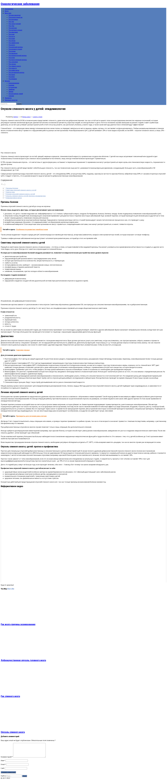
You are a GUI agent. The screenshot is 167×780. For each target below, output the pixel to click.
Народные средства (11, 100)
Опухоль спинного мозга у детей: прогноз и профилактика (26, 196)
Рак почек (12, 58)
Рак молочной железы (16, 47)
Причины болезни (12, 188)
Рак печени (12, 51)
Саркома (11, 96)
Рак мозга (12, 45)
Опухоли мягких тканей (16, 94)
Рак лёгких (12, 41)
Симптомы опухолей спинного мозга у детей (21, 190)
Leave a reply (37, 117)
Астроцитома (13, 87)
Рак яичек (12, 77)
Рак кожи (11, 34)
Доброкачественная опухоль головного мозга (23, 660)
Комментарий (7, 757)
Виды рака (8, 13)
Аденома (11, 85)
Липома (11, 92)
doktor (15, 117)
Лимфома (11, 89)
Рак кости (12, 36)
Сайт (2, 768)
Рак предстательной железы (18, 60)
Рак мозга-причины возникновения (18, 624)
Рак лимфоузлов (14, 43)
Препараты (8, 98)
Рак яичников (13, 79)
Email (3, 764)
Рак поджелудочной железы (18, 55)
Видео (7, 11)
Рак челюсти (13, 68)
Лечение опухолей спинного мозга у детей (20, 194)
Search (19, 104)
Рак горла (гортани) (15, 24)
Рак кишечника (13, 32)
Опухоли (7, 81)
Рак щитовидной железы (16, 72)
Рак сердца (12, 64)
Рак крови (12, 39)
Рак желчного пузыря (15, 30)
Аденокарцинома (14, 83)
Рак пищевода (13, 53)
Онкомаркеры (9, 9)
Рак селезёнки (13, 62)
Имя (3, 760)
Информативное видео (14, 198)
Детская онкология (14, 15)
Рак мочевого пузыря (15, 49)
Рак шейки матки (14, 70)
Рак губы (11, 26)
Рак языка (12, 75)
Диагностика (10, 192)
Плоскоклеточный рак (15, 17)
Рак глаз (11, 22)
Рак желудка (13, 28)
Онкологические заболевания (20, 4)
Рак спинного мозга (15, 66)
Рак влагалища (13, 19)
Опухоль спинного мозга (13, 732)
